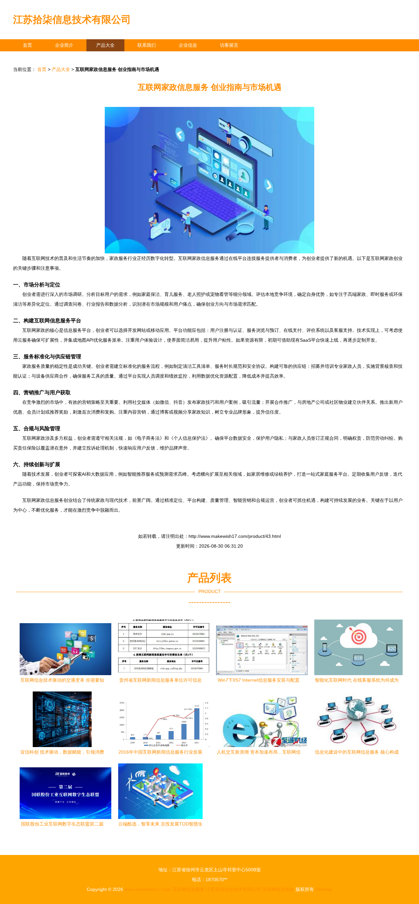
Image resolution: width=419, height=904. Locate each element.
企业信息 (188, 45)
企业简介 (64, 45)
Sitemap (323, 889)
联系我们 (146, 45)
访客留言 (229, 45)
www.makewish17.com (147, 889)
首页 (27, 45)
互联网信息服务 (189, 889)
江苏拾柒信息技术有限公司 (72, 19)
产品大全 (105, 45)
